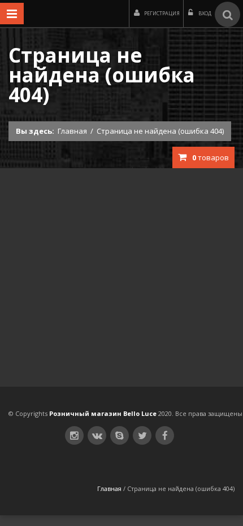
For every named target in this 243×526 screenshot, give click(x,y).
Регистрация (162, 13)
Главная (72, 131)
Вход (204, 13)
